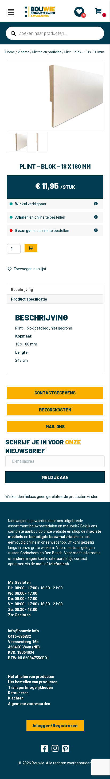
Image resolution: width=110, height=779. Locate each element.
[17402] (31, 248)
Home (10, 52)
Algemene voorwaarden (29, 704)
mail (40, 564)
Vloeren (23, 52)
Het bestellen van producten (32, 682)
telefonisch (59, 564)
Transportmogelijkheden (30, 687)
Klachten (15, 698)
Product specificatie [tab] (29, 299)
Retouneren (18, 693)
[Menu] (11, 12)
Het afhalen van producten (31, 676)
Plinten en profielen (46, 52)
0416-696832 (19, 636)
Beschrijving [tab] (22, 290)
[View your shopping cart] (98, 11)
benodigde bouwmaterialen (53, 537)
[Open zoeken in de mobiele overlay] (55, 33)
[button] (26, 269)
